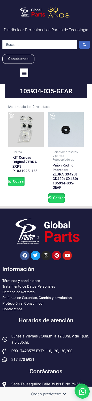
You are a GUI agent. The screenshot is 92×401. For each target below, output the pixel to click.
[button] (24, 72)
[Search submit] (84, 45)
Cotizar (18, 181)
